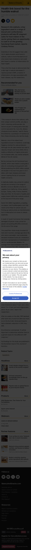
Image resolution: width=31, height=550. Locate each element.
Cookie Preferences (15, 293)
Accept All (15, 298)
